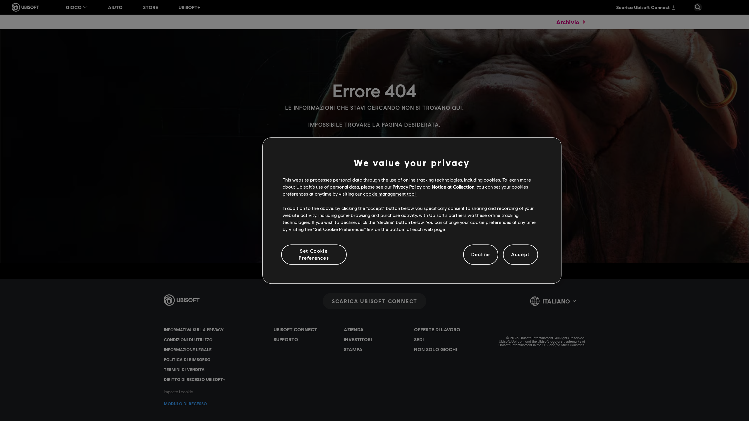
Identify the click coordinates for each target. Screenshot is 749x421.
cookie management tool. (390, 194)
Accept (520, 254)
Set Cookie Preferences (314, 254)
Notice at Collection (453, 186)
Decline (480, 254)
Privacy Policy (407, 186)
